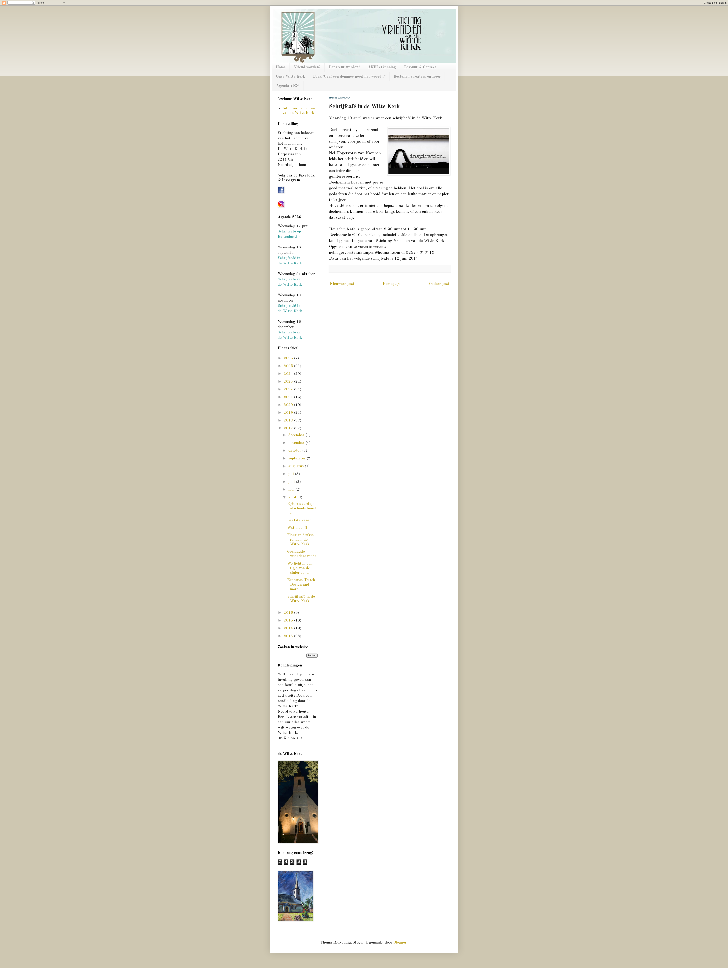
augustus (296, 466)
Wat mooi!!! (297, 528)
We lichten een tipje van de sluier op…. (299, 568)
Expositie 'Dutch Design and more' (301, 584)
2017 (289, 428)
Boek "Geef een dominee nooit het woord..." (349, 77)
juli (291, 474)
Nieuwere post (342, 284)
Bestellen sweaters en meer (417, 77)
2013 (289, 636)
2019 (289, 413)
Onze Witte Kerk (290, 77)
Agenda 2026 (288, 86)
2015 (289, 620)
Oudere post (439, 284)
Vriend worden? (307, 67)
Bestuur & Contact (420, 67)
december (296, 435)
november (296, 443)
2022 (289, 389)
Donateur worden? (344, 67)
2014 (289, 628)
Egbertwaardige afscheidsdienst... (302, 508)
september (297, 458)
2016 (289, 613)
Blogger (399, 942)
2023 (289, 382)
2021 (289, 397)
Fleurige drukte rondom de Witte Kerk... (300, 539)
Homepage (392, 284)
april (292, 497)
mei (292, 489)
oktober (295, 451)
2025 (289, 366)
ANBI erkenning (382, 67)
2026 (289, 358)
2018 (289, 420)
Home (281, 67)
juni (292, 482)
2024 (289, 374)
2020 (289, 405)
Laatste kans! (299, 520)
